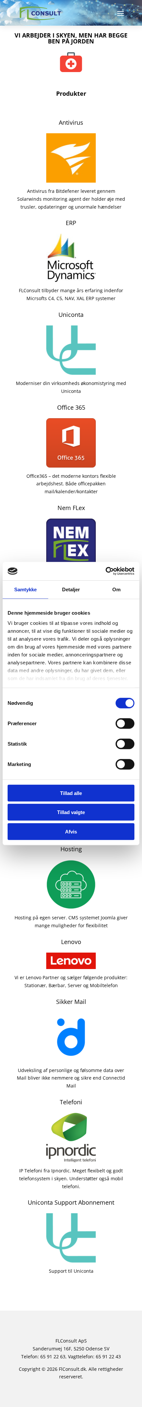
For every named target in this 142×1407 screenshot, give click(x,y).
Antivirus (71, 122)
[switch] (125, 723)
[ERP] (71, 278)
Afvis (71, 831)
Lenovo (71, 942)
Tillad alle (71, 793)
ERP (71, 223)
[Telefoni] (71, 1158)
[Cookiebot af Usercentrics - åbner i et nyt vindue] (105, 571)
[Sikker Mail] (71, 1058)
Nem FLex (71, 508)
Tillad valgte (71, 812)
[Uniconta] (71, 371)
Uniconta (71, 315)
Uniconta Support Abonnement (71, 1202)
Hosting (71, 849)
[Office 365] (71, 463)
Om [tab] (116, 589)
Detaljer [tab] (71, 589)
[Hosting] (71, 905)
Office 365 (71, 407)
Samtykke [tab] (25, 589)
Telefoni (71, 1102)
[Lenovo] (71, 965)
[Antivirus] (71, 178)
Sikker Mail (71, 1002)
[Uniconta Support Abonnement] (71, 1259)
